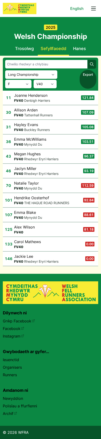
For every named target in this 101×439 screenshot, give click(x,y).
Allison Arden (26, 110)
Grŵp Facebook (17, 321)
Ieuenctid (11, 359)
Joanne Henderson (30, 95)
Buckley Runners (37, 130)
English (77, 8)
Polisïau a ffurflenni (20, 406)
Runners (10, 374)
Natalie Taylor (26, 183)
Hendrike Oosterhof (31, 197)
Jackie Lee (23, 256)
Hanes (79, 48)
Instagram (11, 336)
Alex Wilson (24, 227)
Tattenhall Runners (38, 115)
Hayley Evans (26, 124)
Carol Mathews (27, 241)
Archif (8, 413)
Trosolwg (24, 48)
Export (88, 74)
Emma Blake (25, 212)
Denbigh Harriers (37, 100)
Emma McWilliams (30, 139)
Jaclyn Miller (25, 168)
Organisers (12, 367)
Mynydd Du (33, 144)
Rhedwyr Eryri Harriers (41, 159)
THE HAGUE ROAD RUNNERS (46, 203)
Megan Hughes (27, 154)
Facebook (11, 328)
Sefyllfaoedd (53, 48)
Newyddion (13, 398)
